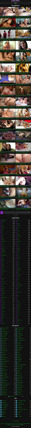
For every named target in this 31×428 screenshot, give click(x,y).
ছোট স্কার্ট (3, 323)
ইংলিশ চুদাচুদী (3, 336)
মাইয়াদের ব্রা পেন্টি (19, 320)
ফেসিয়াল (18, 267)
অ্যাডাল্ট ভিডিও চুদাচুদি (20, 329)
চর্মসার (3, 267)
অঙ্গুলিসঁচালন (3, 250)
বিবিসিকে (3, 260)
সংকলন (18, 253)
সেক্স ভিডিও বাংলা (4, 402)
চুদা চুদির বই (18, 356)
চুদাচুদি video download (21, 364)
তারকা (18, 278)
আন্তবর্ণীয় (18, 257)
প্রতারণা (3, 300)
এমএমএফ (3, 278)
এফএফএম (3, 281)
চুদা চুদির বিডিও (19, 357)
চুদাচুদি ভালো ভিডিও (19, 377)
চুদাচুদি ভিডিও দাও (4, 387)
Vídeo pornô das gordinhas (10, 423)
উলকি (2, 269)
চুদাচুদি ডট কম (19, 370)
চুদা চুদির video (4, 354)
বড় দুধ (3, 225)
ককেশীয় (18, 271)
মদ (17, 293)
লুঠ (2, 232)
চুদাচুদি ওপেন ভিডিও (19, 366)
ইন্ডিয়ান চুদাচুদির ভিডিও (20, 338)
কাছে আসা (3, 265)
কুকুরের (18, 227)
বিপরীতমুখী (3, 307)
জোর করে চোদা (19, 411)
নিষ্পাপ (3, 230)
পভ (17, 260)
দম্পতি (3, 272)
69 (17, 297)
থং (17, 290)
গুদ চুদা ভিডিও (19, 343)
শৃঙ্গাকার (3, 239)
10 (22, 212)
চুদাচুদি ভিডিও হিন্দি (4, 394)
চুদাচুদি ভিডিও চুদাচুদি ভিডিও (5, 384)
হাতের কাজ (18, 274)
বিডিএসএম (3, 290)
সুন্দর (2, 236)
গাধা (2, 223)
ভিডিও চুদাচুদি (3, 416)
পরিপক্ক (3, 306)
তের (17, 232)
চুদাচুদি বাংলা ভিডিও (4, 375)
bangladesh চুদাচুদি (20, 328)
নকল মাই (3, 314)
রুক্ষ (17, 299)
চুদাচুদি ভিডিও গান (4, 382)
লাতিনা (3, 285)
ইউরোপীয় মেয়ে (4, 220)
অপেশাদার (3, 246)
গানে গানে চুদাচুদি (4, 343)
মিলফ (2, 234)
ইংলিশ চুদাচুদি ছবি (19, 333)
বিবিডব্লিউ (18, 306)
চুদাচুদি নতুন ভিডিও (4, 373)
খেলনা (2, 243)
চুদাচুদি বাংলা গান (19, 373)
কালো (18, 251)
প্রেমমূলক (18, 323)
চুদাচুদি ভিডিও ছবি (19, 384)
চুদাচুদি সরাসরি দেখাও (12, 396)
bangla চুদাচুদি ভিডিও (5, 328)
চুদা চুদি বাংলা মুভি (4, 349)
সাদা (17, 229)
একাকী (18, 255)
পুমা (17, 316)
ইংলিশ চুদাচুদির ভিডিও (20, 335)
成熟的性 (22, 424)
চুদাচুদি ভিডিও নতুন (4, 391)
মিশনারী (18, 230)
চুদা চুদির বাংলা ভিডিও (5, 357)
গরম (2, 244)
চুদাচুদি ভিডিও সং (19, 392)
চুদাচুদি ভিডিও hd (19, 378)
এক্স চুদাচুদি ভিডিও (4, 340)
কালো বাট (18, 304)
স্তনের (18, 313)
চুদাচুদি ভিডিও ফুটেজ (20, 391)
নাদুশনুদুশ (18, 286)
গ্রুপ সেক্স (18, 283)
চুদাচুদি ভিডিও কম (19, 380)
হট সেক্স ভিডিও (4, 407)
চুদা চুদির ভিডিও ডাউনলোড (5, 361)
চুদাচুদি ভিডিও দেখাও (4, 389)
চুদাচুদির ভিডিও (15, 1)
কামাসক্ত (18, 250)
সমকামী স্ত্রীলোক (4, 255)
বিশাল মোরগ (3, 251)
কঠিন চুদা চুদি (3, 342)
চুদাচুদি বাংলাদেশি (19, 375)
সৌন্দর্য (2, 237)
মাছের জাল (3, 311)
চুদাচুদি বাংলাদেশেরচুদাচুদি (5, 377)
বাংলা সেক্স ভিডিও (19, 402)
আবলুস (18, 279)
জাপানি (3, 257)
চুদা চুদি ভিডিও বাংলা (4, 350)
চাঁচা (2, 229)
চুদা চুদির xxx (19, 354)
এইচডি (18, 246)
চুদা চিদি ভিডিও (19, 345)
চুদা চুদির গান (3, 356)
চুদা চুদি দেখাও (4, 347)
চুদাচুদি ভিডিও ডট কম (5, 385)
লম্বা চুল (18, 307)
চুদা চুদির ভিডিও (19, 359)
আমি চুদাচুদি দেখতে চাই (5, 331)
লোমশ (3, 253)
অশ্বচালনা (18, 225)
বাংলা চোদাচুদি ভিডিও (4, 405)
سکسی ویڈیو (11, 424)
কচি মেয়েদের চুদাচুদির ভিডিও (21, 340)
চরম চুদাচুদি (3, 345)
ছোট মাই (3, 227)
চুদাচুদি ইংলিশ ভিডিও (4, 366)
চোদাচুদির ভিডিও (4, 412)
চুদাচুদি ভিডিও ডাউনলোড (20, 385)
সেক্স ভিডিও (3, 411)
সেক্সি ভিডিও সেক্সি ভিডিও (20, 404)
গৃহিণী (2, 279)
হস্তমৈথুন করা (4, 241)
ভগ (17, 222)
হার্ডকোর (18, 223)
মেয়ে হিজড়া (3, 302)
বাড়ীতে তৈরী (18, 269)
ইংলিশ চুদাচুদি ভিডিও (4, 335)
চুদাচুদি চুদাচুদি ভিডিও (4, 370)
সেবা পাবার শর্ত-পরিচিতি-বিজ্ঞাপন (15, 421)
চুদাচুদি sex (3, 364)
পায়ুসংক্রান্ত (19, 241)
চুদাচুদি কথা (3, 368)
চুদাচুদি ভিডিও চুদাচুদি (20, 382)
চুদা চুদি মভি (18, 350)
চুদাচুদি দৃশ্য (3, 371)
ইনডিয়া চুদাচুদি (19, 336)
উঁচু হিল (18, 288)
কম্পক (18, 281)
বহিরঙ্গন (3, 264)
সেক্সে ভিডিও (19, 412)
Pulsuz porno (3, 423)
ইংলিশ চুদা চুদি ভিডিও (5, 333)
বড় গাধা (3, 316)
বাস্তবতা (3, 286)
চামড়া (2, 262)
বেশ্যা (18, 243)
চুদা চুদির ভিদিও (19, 361)
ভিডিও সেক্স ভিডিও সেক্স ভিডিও (21, 400)
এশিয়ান (18, 244)
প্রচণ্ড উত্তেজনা (19, 285)
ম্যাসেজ (18, 300)
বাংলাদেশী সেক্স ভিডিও (5, 404)
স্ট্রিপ (2, 258)
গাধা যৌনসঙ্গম (4, 271)
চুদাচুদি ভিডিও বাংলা (4, 392)
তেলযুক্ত (3, 292)
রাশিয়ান (3, 288)
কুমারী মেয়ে (18, 234)
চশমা (2, 309)
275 (29, 212)
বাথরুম (18, 309)
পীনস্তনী (3, 222)
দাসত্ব (18, 295)
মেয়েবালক (3, 304)
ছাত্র (2, 295)
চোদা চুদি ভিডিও (4, 400)
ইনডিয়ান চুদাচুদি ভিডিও (5, 338)
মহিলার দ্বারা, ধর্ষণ (4, 297)
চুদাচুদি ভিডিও (3, 378)
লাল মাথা (18, 264)
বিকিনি (2, 313)
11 (25, 212)
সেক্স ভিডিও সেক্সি (4, 409)
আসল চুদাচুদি (19, 331)
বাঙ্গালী (18, 311)
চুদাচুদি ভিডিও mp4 (4, 380)
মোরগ (2, 274)
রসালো (18, 314)
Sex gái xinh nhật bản (23, 423)
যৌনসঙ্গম (18, 302)
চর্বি (2, 321)
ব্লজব (18, 220)
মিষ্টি (17, 265)
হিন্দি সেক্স (18, 414)
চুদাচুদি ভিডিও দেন (19, 389)
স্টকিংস (18, 239)
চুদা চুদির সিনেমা (4, 363)
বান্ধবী (18, 262)
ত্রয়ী (18, 237)
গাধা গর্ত (3, 299)
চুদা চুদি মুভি (3, 352)
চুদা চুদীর (18, 363)
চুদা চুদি (3, 414)
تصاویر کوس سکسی (16, 424)
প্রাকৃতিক (18, 248)
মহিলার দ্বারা (19, 236)
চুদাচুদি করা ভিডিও (19, 368)
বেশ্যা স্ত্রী (18, 276)
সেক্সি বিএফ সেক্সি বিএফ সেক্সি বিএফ (22, 409)
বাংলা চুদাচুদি (18, 405)
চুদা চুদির (18, 352)
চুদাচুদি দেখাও (19, 371)
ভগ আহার (3, 293)
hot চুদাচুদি (3, 329)
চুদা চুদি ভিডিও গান (19, 349)
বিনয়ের (3, 248)
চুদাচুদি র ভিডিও (19, 394)
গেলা (2, 320)
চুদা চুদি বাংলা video (20, 347)
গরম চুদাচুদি (18, 342)
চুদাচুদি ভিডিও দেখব (19, 387)
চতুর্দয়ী (3, 318)
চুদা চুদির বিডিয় (4, 359)
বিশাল (18, 321)
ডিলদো (18, 272)
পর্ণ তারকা (18, 258)
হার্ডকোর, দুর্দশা (19, 292)
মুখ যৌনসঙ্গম (3, 283)
